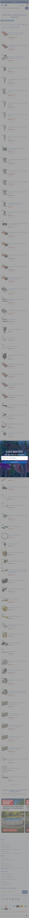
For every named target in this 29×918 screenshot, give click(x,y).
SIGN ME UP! (14, 462)
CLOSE (14, 465)
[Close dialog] (27, 442)
